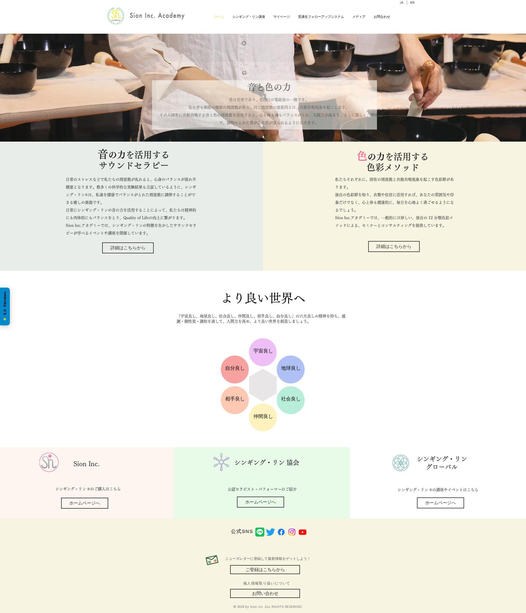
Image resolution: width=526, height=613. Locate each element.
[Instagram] (291, 532)
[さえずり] (270, 532)
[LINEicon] (259, 532)
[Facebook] (281, 532)
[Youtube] (302, 532)
